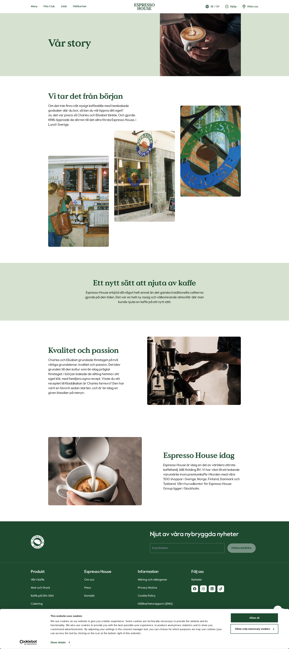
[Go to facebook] (194, 588)
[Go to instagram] (203, 588)
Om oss (89, 579)
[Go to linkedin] (212, 588)
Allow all (254, 617)
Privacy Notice (147, 587)
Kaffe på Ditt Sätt (42, 595)
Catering (37, 603)
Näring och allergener (152, 579)
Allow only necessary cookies (252, 628)
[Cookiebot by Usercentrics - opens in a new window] (28, 642)
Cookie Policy (147, 595)
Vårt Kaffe (37, 579)
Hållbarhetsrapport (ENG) (155, 603)
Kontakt (89, 595)
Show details (58, 642)
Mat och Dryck (40, 587)
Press (87, 587)
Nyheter (196, 579)
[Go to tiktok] (220, 588)
